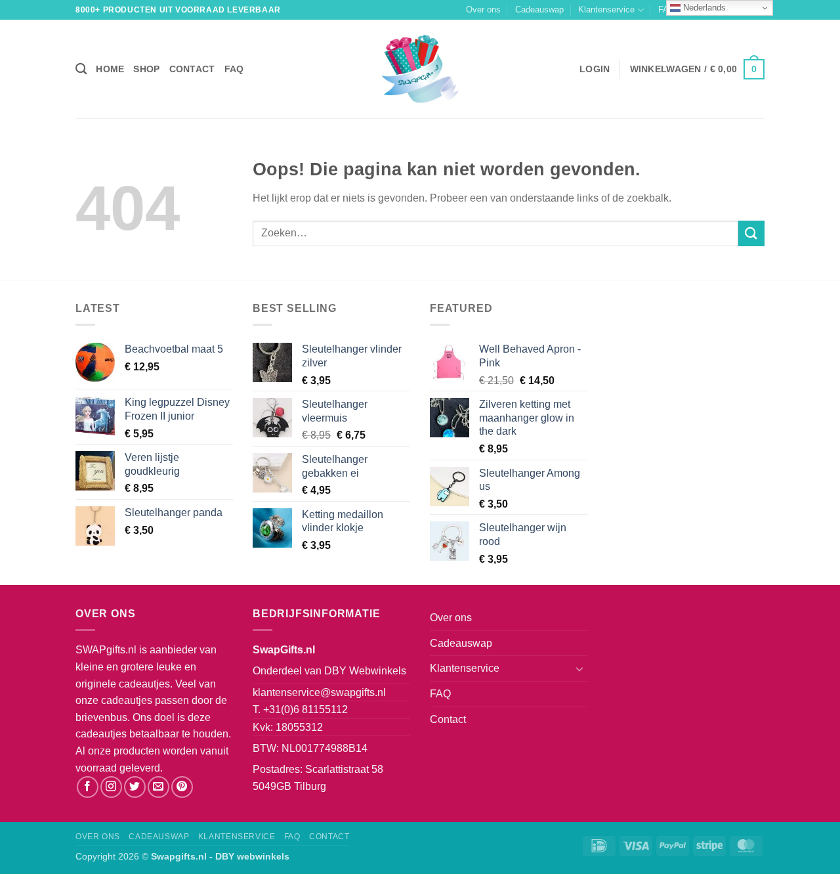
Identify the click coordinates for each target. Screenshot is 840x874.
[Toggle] (579, 668)
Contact (192, 69)
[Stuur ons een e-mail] (158, 787)
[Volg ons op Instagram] (111, 787)
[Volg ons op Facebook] (87, 787)
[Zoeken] (81, 69)
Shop (146, 69)
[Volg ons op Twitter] (135, 787)
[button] (594, 69)
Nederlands (703, 7)
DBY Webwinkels (365, 670)
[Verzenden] (751, 233)
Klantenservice (606, 9)
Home (110, 69)
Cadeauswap (539, 9)
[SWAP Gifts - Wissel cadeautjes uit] (420, 69)
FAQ (234, 69)
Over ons (483, 9)
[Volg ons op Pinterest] (182, 787)
